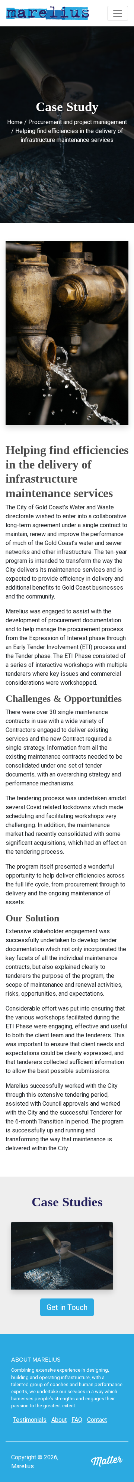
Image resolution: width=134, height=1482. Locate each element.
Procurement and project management (77, 122)
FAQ (76, 1419)
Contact (97, 1419)
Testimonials (30, 1419)
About (59, 1419)
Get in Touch (67, 1307)
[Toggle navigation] (117, 13)
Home (15, 122)
